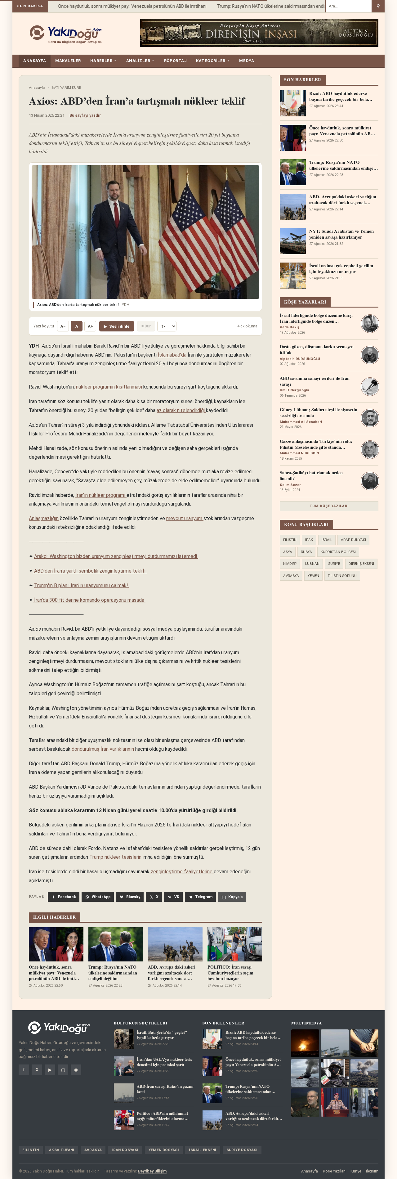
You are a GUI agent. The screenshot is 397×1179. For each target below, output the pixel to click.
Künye (355, 1171)
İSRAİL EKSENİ (202, 1150)
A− (62, 326)
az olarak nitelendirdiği (181, 410)
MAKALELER (68, 60)
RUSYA (306, 552)
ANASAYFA (34, 60)
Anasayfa (37, 87)
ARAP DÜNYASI (353, 540)
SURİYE (334, 563)
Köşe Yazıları (334, 1171)
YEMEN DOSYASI (164, 1150)
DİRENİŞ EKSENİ (361, 563)
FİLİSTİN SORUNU (342, 576)
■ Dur (146, 326)
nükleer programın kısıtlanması (108, 387)
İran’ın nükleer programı (101, 495)
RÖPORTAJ (175, 60)
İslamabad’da (172, 355)
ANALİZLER (140, 60)
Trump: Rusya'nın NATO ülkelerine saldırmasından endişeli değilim (272, 6)
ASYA (287, 552)
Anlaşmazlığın (44, 518)
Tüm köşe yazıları (329, 506)
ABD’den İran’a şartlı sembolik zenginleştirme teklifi (90, 571)
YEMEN (313, 576)
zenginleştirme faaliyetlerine (181, 872)
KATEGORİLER (213, 60)
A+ (90, 326)
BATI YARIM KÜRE (66, 87)
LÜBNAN (312, 563)
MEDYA (246, 60)
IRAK (309, 540)
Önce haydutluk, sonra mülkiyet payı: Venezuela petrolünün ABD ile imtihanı (123, 6)
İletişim (372, 1171)
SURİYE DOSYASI (242, 1150)
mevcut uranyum (184, 518)
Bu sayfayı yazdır (85, 115)
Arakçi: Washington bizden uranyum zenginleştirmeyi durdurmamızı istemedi (116, 556)
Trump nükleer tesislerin (115, 857)
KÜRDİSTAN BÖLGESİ (338, 552)
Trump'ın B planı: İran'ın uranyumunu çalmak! (81, 585)
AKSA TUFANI (61, 1150)
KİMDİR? (290, 563)
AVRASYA (291, 576)
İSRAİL (327, 540)
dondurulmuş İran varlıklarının (103, 749)
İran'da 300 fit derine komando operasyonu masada (89, 600)
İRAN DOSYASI (125, 1150)
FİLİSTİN (290, 540)
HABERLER (103, 60)
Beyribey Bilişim (152, 1171)
